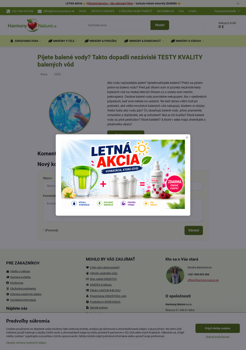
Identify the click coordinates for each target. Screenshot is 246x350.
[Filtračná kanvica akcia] (123, 208)
